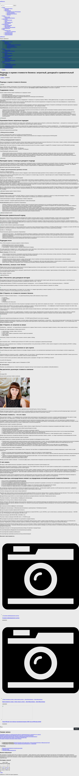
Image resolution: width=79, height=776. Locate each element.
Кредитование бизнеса (12, 13)
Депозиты (7, 9)
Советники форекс (9, 33)
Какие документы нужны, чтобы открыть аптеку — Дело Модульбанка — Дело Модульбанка (23, 701)
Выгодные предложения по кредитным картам (12, 748)
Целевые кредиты (11, 12)
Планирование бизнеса (10, 17)
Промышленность (6, 28)
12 (3, 767)
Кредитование (8, 10)
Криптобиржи (7, 26)
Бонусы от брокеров (11, 31)
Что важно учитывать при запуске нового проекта (10, 738)
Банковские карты (8, 8)
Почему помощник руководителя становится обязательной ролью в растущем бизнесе (18, 736)
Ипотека (9, 14)
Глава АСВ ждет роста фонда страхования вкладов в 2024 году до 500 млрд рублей (21, 721)
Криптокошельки (8, 25)
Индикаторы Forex (9, 32)
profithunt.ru (2, 1)
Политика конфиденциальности (9, 750)
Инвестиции (5, 19)
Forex (3, 29)
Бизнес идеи (7, 16)
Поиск (76, 728)
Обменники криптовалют (10, 27)
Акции (6, 21)
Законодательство (8, 22)
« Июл (1, 772)
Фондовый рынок (8, 20)
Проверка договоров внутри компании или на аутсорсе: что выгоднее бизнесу (17, 735)
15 (7, 767)
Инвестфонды (8, 23)
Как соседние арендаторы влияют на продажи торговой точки (13, 737)
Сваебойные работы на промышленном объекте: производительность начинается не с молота (20, 734)
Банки (3, 7)
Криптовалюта (5, 24)
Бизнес (3, 15)
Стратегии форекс (8, 34)
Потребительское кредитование (14, 11)
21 (6, 768)
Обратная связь (5, 749)
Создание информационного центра (10, 617)
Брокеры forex (8, 30)
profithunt (2, 77)
